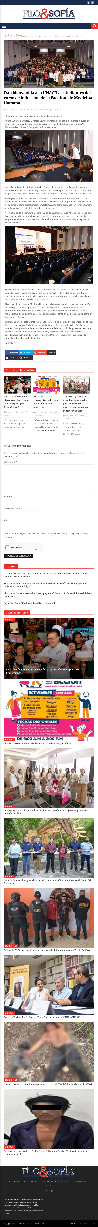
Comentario (10, 462)
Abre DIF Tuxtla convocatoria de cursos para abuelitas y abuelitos (37, 743)
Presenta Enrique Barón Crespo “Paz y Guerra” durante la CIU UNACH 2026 (42, 1017)
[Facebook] (88, 2)
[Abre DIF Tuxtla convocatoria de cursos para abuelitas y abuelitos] (46, 385)
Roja (63, 1181)
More (51, 352)
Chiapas (19, 35)
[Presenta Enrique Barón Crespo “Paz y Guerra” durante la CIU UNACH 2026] (49, 985)
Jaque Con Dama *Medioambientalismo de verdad (29, 603)
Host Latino (90, 1223)
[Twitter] (92, 2)
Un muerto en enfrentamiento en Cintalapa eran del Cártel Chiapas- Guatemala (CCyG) (48, 1084)
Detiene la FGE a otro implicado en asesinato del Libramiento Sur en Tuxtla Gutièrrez (47, 950)
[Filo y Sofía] (49, 14)
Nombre (9, 496)
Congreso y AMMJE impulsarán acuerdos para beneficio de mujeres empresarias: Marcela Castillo (75, 403)
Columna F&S (78, 1181)
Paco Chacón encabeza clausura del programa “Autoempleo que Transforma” (42, 671)
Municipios (11, 946)
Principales (60, 109)
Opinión (48, 1185)
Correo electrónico (14, 508)
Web (6, 520)
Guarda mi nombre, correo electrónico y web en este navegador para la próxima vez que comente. (46, 535)
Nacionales (49, 1181)
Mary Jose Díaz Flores (16, 109)
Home (9, 35)
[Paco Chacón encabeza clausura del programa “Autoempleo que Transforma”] (17, 385)
